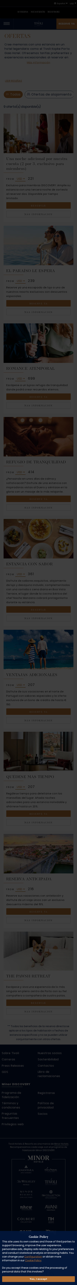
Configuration (33, 1256)
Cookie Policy (33, 1260)
